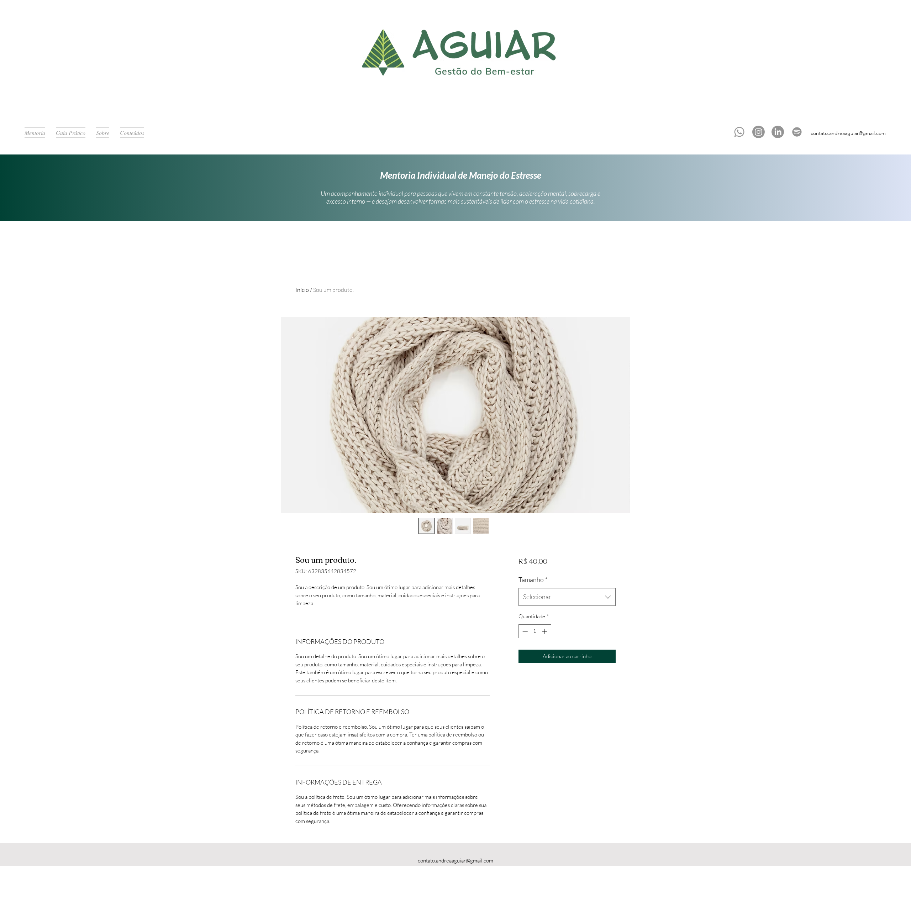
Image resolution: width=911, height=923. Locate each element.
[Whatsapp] (739, 132)
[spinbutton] (535, 631)
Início (302, 289)
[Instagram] (758, 132)
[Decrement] (524, 631)
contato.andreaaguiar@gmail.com (848, 133)
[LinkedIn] (778, 132)
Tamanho (533, 579)
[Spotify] (797, 132)
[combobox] (567, 597)
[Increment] (545, 631)
